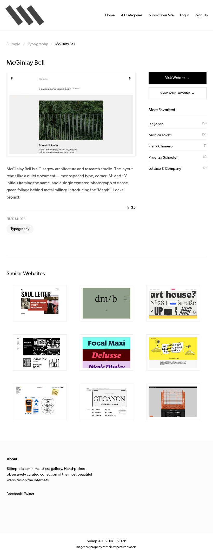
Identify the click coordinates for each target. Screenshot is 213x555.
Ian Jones (156, 124)
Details (32, 303)
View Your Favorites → (177, 93)
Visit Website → (177, 78)
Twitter (29, 494)
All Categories (131, 15)
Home (110, 15)
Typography (38, 44)
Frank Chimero (161, 146)
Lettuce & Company (165, 169)
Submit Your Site (161, 15)
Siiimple (13, 44)
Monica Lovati (160, 135)
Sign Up (202, 15)
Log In (184, 15)
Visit (51, 303)
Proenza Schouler (163, 157)
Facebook (14, 494)
